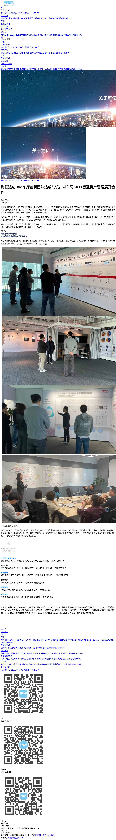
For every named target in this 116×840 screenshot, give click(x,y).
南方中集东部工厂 (8, 640)
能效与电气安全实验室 (10, 35)
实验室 (3, 32)
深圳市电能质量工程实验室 (58, 35)
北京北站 (61, 648)
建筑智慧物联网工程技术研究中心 (33, 35)
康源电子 (44, 640)
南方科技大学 (6, 659)
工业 (3, 21)
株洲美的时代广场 (46, 653)
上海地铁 (35, 648)
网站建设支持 (40, 835)
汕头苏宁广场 (6, 653)
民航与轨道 (5, 24)
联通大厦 (40, 659)
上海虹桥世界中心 (74, 659)
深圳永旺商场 (17, 653)
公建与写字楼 (6, 29)
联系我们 (27, 13)
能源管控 (21, 18)
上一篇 (3, 629)
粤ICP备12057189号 (15, 838)
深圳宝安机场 (52, 648)
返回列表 (4, 632)
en (2, 37)
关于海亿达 (5, 10)
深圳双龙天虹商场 (75, 653)
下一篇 (3, 634)
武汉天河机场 (6, 648)
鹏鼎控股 (36, 640)
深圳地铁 (27, 648)
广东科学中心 (30, 659)
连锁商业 (4, 27)
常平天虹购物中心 (60, 653)
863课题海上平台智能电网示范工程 (62, 640)
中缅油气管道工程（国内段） (88, 640)
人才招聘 (35, 13)
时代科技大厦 (49, 659)
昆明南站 (42, 648)
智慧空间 (56, 18)
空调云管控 (13, 18)
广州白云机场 (17, 648)
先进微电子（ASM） (24, 640)
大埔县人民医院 (18, 659)
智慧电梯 (48, 18)
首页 (3, 8)
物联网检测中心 (75, 35)
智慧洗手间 (64, 18)
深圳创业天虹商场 (31, 653)
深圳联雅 (51, 835)
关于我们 (4, 13)
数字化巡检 (39, 18)
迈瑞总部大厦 (61, 659)
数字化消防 (30, 18)
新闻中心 (20, 13)
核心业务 (12, 13)
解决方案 (4, 16)
